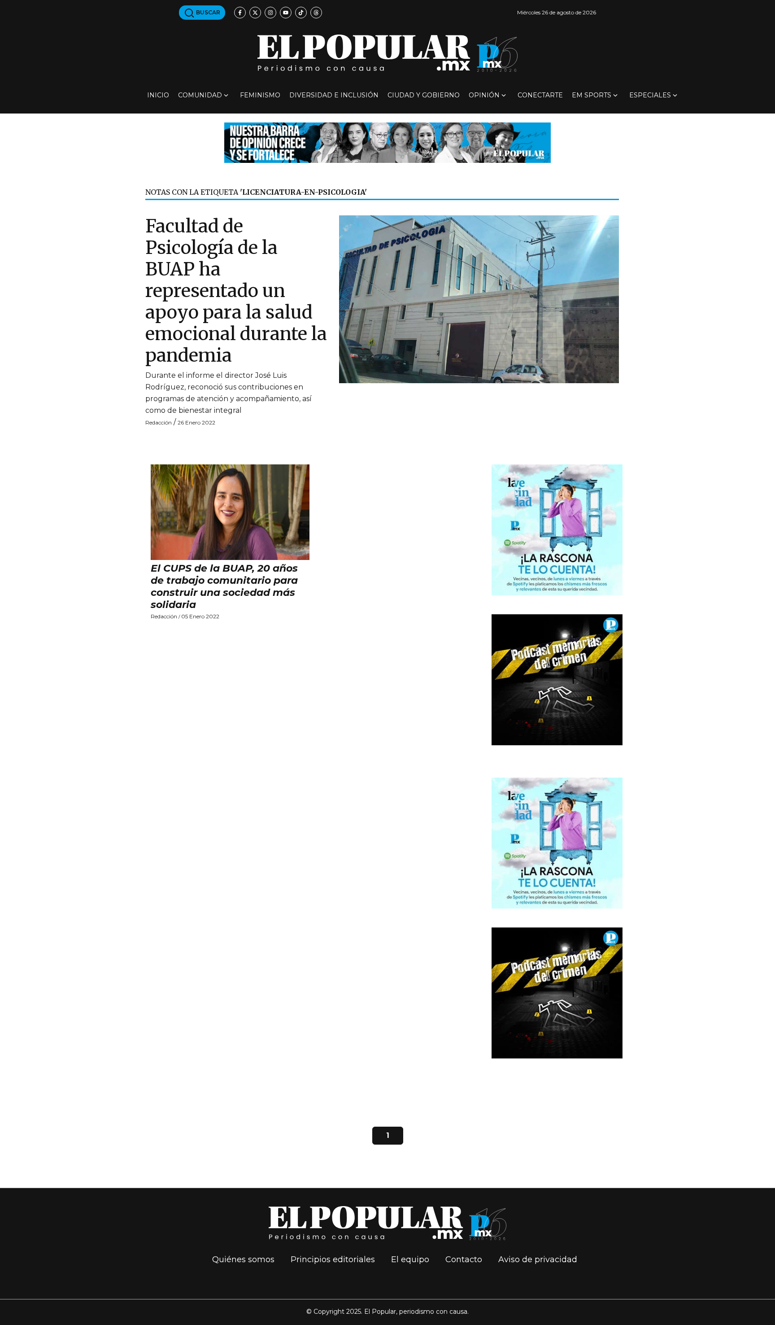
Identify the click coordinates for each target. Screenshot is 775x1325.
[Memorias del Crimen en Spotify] (557, 679)
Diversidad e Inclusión (334, 95)
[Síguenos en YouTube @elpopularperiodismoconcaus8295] (286, 12)
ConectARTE (540, 95)
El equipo (410, 1259)
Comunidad (200, 95)
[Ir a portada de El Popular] (387, 53)
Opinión (484, 95)
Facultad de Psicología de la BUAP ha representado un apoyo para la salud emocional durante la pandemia (236, 291)
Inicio (158, 95)
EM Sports (591, 95)
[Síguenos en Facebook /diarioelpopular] (240, 12)
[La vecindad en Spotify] (557, 529)
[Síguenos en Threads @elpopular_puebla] (316, 12)
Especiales (650, 95)
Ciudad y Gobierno (424, 95)
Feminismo (260, 95)
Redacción (158, 422)
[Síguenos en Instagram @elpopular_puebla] (270, 12)
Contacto (463, 1259)
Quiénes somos (243, 1259)
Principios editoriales (333, 1259)
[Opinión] (387, 142)
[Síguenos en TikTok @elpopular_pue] (301, 12)
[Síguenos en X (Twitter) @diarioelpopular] (255, 12)
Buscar (207, 12)
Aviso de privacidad (537, 1259)
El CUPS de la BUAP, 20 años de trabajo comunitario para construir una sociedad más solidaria (224, 586)
